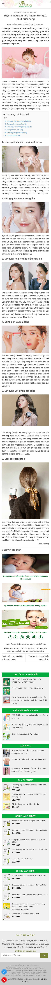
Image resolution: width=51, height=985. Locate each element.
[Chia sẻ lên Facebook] (10, 637)
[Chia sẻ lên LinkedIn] (34, 637)
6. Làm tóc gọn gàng (12, 135)
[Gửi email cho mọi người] (22, 637)
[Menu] (3, 4)
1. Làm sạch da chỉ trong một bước (18, 121)
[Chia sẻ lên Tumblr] (41, 637)
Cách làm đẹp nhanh (28, 648)
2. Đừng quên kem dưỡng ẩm (16, 124)
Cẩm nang (18, 12)
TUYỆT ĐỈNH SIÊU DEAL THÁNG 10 (27, 688)
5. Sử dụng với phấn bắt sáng (16, 133)
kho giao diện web (17, 965)
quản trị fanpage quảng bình (35, 970)
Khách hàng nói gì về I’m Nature (25, 734)
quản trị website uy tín (14, 967)
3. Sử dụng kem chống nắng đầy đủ (18, 127)
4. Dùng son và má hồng (14, 130)
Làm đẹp (26, 12)
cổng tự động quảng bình (15, 975)
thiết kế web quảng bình (14, 970)
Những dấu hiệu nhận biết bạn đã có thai (29, 760)
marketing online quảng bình (36, 972)
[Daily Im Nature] (25, 4)
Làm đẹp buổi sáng (18, 651)
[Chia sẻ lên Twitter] (15, 637)
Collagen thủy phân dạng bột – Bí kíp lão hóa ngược (25, 632)
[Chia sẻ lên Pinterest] (28, 637)
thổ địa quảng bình (19, 974)
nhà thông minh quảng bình (36, 975)
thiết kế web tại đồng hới (13, 972)
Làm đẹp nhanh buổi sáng (35, 651)
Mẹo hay (33, 12)
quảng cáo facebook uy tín (35, 967)
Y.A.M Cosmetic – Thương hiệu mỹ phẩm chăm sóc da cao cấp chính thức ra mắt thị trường (29, 700)
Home (7, 644)
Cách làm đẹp (15, 648)
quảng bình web (33, 974)
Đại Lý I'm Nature (37, 24)
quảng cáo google (33, 965)
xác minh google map (15, 968)
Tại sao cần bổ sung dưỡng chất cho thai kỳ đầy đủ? (25, 606)
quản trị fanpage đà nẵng (34, 968)
